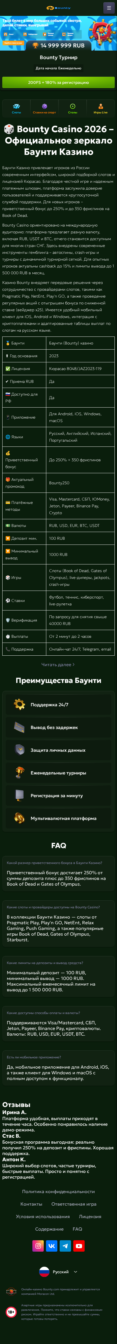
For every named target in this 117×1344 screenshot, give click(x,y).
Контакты (31, 1204)
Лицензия (90, 1216)
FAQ (77, 1229)
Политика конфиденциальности (58, 1191)
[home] (58, 8)
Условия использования (43, 1216)
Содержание (49, 1229)
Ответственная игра (74, 1204)
